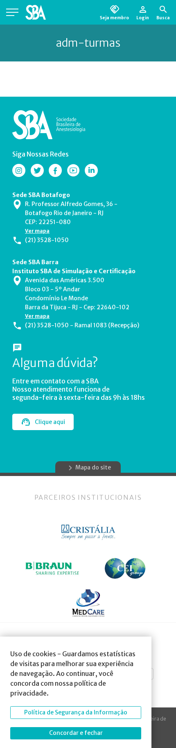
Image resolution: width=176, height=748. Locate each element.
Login (142, 17)
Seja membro (114, 17)
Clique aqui (50, 422)
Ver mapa (37, 231)
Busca (163, 17)
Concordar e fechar (76, 733)
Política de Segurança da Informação (75, 712)
